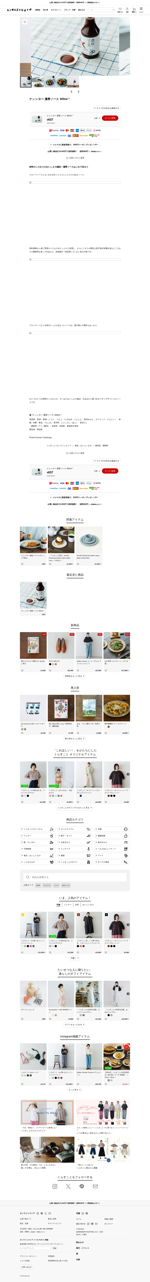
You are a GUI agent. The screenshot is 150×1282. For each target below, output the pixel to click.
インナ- (56, 885)
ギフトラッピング (54, 1223)
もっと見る (73, 1090)
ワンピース (47, 885)
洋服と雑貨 (108, 1219)
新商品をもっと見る (73, 676)
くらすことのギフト (69, 862)
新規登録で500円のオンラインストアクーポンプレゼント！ (42, 1244)
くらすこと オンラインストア (58, 446)
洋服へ (73, 958)
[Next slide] (128, 539)
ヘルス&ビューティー (107, 849)
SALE (38, 885)
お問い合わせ (26, 1267)
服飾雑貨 (101, 836)
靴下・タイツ (66, 836)
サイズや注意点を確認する (108, 108)
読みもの (80, 1242)
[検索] (113, 10)
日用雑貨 (27, 849)
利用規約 (51, 1256)
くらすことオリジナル (33, 829)
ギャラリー (108, 1224)
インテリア (65, 849)
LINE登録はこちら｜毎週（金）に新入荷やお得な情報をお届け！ (76, 2)
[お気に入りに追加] (24, 22)
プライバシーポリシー (28, 1256)
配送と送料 (52, 1219)
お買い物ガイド (25, 1219)
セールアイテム (67, 829)
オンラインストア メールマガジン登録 (34, 1240)
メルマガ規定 (25, 1261)
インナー (27, 836)
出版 (78, 1259)
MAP (101, 1232)
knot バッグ (65, 885)
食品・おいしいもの (83, 446)
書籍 (63, 855)
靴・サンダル (29, 842)
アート (100, 855)
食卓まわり (102, 842)
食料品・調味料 (101, 446)
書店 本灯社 (80, 1224)
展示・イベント (82, 1248)
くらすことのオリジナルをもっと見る (73, 808)
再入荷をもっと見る (73, 739)
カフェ (78, 1219)
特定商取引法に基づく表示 (58, 1261)
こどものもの (29, 862)
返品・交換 (24, 1223)
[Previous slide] (22, 539)
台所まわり (65, 842)
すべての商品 (103, 862)
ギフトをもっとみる (73, 1025)
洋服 (100, 829)
